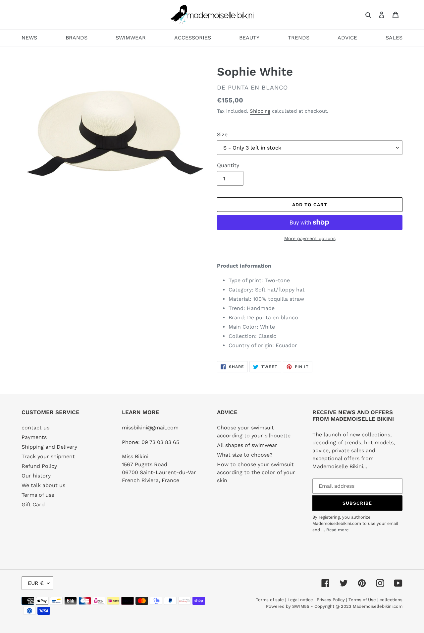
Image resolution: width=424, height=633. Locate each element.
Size (222, 134)
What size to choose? (245, 455)
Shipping (260, 111)
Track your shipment (48, 456)
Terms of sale (270, 599)
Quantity (228, 165)
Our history (36, 476)
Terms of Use (362, 599)
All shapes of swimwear (247, 445)
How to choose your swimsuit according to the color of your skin (256, 472)
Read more (337, 529)
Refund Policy (39, 466)
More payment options (310, 238)
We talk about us (43, 485)
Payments (34, 437)
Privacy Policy (331, 599)
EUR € (36, 583)
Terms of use (38, 495)
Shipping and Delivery (49, 447)
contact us (35, 427)
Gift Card (33, 504)
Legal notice (300, 599)
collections (391, 599)
